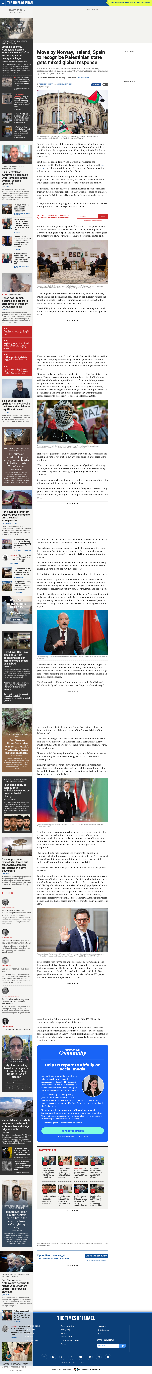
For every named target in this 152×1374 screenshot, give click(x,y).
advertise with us (66, 1337)
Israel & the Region (51, 1243)
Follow (69, 84)
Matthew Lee (19, 592)
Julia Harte (19, 577)
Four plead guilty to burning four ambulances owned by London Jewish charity (49, 1199)
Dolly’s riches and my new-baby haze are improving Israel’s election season (15, 1001)
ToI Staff (50, 84)
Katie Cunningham (7, 1026)
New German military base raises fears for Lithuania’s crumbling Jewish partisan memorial (16, 746)
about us (64, 1333)
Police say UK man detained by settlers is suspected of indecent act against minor (15, 302)
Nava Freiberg (14, 564)
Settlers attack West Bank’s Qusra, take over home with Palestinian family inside (22, 82)
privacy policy (65, 1330)
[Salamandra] (95, 1369)
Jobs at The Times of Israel (70, 1340)
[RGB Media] (77, 1369)
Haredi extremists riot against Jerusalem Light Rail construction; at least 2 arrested (17, 696)
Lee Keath (18, 550)
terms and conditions (68, 1326)
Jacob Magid (61, 84)
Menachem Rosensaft (8, 907)
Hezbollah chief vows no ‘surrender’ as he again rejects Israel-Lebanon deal (22, 1151)
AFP (26, 213)
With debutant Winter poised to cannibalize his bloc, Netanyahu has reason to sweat (20, 1330)
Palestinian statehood (66, 1243)
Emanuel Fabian (8, 61)
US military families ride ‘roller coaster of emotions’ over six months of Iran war (22, 571)
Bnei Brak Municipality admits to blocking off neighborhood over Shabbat (15, 359)
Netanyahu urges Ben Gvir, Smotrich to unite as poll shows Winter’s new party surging (22, 1315)
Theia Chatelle (17, 1230)
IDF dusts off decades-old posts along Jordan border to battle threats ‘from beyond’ (81, 1173)
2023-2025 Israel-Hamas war (83, 1243)
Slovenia (41, 1245)
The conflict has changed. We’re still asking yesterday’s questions (16, 941)
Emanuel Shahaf (7, 937)
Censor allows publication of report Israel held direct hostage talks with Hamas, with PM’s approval (22, 242)
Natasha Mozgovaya (17, 1080)
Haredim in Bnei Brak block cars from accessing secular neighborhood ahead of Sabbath (16, 658)
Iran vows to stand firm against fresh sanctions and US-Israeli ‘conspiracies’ (16, 516)
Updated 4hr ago (15, 294)
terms (100, 220)
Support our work (73, 1131)
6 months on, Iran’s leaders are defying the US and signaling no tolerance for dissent (22, 544)
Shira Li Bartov (17, 756)
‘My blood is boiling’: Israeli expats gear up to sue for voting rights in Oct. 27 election (96, 1173)
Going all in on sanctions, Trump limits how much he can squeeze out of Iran (20, 558)
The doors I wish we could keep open (15, 970)
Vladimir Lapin (6, 965)
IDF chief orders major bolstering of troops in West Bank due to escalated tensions (22, 131)
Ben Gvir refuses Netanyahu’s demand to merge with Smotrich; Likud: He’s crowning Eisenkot (80, 1200)
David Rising (27, 550)
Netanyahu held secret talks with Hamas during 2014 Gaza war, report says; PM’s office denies (22, 259)
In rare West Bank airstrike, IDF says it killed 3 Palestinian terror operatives (22, 117)
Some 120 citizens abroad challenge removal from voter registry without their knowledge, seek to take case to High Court (16, 1086)
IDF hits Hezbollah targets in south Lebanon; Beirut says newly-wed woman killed (22, 1166)
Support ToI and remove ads (140, 3)
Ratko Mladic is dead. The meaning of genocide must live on (16, 911)
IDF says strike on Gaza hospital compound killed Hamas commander (22, 208)
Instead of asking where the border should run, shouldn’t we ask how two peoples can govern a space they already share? (16, 949)
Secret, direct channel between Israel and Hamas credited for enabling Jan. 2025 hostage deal (48, 1173)
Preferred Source (82, 78)
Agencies (42, 84)
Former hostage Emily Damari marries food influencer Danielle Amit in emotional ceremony (64, 1173)
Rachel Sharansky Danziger (10, 996)
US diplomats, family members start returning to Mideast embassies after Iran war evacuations (22, 586)
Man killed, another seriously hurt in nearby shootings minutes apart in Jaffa (16, 333)
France (106, 1243)
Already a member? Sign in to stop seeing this (73, 1136)
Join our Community (119, 3)
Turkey (47, 1245)
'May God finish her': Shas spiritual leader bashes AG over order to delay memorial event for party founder (16, 346)
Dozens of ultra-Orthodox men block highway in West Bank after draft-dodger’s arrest (16, 685)
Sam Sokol (13, 1337)
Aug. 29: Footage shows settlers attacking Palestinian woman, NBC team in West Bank (22, 102)
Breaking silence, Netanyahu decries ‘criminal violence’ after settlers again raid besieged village (15, 52)
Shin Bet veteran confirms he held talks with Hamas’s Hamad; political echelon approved (15, 178)
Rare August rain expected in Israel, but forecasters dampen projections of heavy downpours (15, 865)
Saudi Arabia (98, 1243)
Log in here (102, 1260)
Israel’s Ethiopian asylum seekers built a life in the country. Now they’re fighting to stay (64, 1200)
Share (97, 85)
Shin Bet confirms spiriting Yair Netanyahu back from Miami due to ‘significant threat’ (16, 405)
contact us (64, 1344)
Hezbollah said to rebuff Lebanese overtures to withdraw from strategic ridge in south (16, 1125)
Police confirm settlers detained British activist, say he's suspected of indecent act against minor (16, 371)
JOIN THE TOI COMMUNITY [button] (96, 1256)
